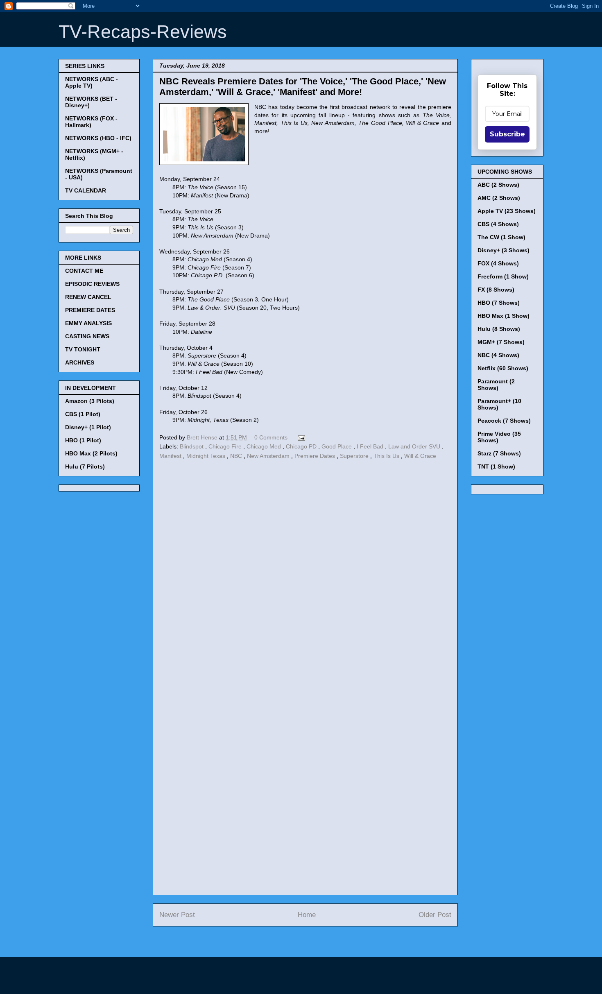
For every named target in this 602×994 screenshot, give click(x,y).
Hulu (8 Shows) (499, 329)
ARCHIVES (79, 362)
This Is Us (387, 456)
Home (307, 915)
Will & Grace (420, 456)
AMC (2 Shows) (499, 198)
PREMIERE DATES (90, 310)
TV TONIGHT (82, 349)
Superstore (355, 456)
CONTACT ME (84, 270)
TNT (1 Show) (496, 466)
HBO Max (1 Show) (504, 315)
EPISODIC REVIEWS (92, 284)
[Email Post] (300, 437)
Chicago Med (265, 446)
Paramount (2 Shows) (496, 384)
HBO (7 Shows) (499, 302)
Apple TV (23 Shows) (507, 211)
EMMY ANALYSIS (88, 323)
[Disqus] (305, 574)
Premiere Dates (315, 456)
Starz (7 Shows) (499, 453)
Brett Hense (203, 437)
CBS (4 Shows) (498, 224)
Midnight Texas (206, 456)
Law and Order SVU (415, 446)
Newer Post (177, 915)
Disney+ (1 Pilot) (88, 427)
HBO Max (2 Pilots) (91, 453)
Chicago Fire (225, 446)
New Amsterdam (269, 456)
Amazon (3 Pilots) (89, 401)
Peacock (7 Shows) (504, 420)
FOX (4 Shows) (498, 263)
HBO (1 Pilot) (83, 440)
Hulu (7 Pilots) (85, 466)
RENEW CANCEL (88, 297)
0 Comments (270, 437)
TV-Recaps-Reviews (143, 31)
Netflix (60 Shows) (503, 368)
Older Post (435, 915)
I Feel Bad (371, 446)
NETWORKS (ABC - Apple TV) (91, 82)
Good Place (337, 446)
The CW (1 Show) (501, 237)
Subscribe (507, 134)
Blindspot (192, 446)
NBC (237, 456)
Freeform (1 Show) (503, 276)
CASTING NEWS (87, 336)
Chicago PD (302, 446)
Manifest (171, 456)
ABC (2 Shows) (498, 184)
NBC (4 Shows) (498, 355)
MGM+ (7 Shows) (501, 342)
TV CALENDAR (85, 190)
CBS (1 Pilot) (82, 414)
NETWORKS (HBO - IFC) (98, 138)
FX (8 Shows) (496, 289)
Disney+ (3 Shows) (504, 250)
